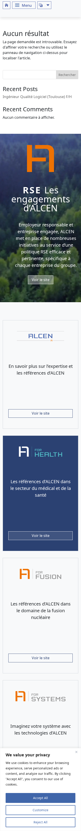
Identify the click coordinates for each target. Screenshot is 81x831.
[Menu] (24, 5)
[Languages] (44, 5)
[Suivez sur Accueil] (6, 5)
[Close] (76, 752)
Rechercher (67, 75)
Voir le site (41, 279)
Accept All (40, 798)
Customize (40, 810)
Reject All (40, 822)
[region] (40, 789)
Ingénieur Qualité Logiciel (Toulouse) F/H (37, 96)
